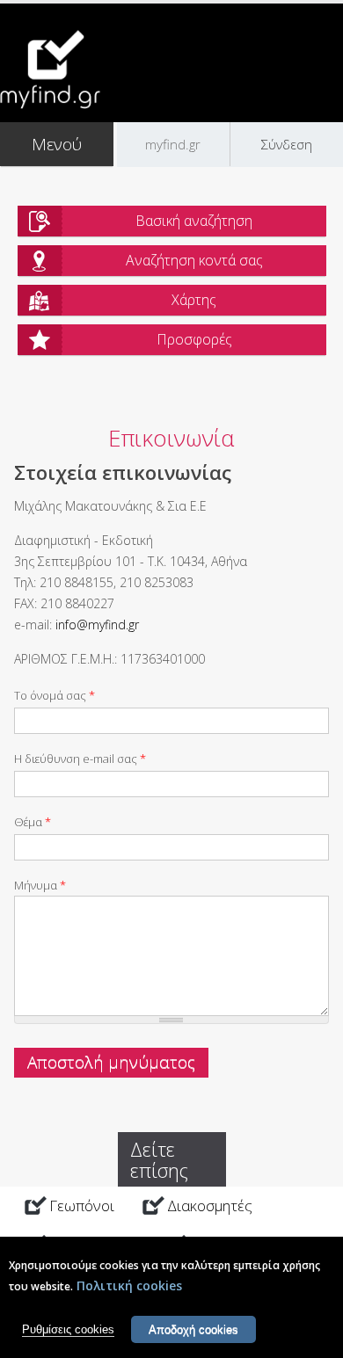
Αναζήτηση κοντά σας (194, 260)
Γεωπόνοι (81, 1205)
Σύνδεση (286, 144)
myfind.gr (173, 144)
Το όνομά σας (54, 695)
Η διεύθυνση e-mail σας (80, 758)
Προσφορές (194, 339)
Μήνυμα (40, 885)
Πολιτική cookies (129, 1285)
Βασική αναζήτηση (193, 220)
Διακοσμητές (209, 1205)
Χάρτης (194, 299)
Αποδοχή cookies (193, 1329)
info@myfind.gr (97, 624)
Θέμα (32, 822)
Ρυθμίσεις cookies (68, 1329)
